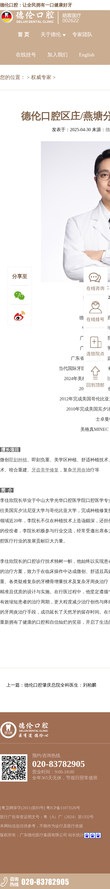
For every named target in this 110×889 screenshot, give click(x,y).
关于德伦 (51, 34)
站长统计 (76, 835)
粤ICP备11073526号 (63, 808)
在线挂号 (26, 55)
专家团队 (82, 34)
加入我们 (57, 55)
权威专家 (41, 77)
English (86, 55)
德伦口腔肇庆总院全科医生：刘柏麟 (60, 685)
